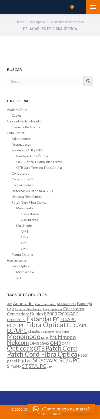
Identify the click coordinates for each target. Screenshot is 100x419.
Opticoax (20, 348)
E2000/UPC (16, 320)
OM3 (24, 243)
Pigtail (25, 361)
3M (9, 304)
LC (67, 325)
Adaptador (23, 303)
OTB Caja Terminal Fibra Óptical (39, 168)
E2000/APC (68, 313)
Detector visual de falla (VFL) (32, 191)
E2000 (50, 313)
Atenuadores (21, 144)
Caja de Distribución (28, 309)
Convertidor (18, 313)
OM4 (24, 249)
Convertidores (22, 185)
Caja (10, 309)
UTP (49, 366)
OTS (39, 348)
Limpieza (35, 331)
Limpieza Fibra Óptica (27, 196)
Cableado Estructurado (24, 121)
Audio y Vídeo (17, 110)
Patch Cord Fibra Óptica (29, 202)
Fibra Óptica (16, 133)
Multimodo (24, 225)
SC (36, 360)
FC (56, 319)
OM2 (24, 237)
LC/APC (79, 325)
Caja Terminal (53, 309)
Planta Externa (22, 254)
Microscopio (25, 272)
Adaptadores (21, 139)
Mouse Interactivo (50, 414)
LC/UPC (17, 330)
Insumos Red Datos (26, 127)
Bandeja (84, 303)
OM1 (24, 231)
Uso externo (30, 214)
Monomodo (24, 208)
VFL (19, 278)
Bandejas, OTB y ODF (27, 150)
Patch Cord (61, 348)
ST (25, 366)
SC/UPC (69, 360)
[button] (61, 408)
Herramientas (17, 260)
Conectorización (23, 179)
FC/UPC (16, 325)
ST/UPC (37, 366)
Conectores (20, 173)
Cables (17, 115)
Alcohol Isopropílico (45, 304)
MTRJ (45, 338)
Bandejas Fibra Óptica (32, 156)
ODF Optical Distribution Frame (39, 162)
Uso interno (29, 220)
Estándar (39, 319)
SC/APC (50, 360)
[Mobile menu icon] (93, 7)
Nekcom (18, 342)
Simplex (14, 366)
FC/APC (68, 319)
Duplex (36, 313)
